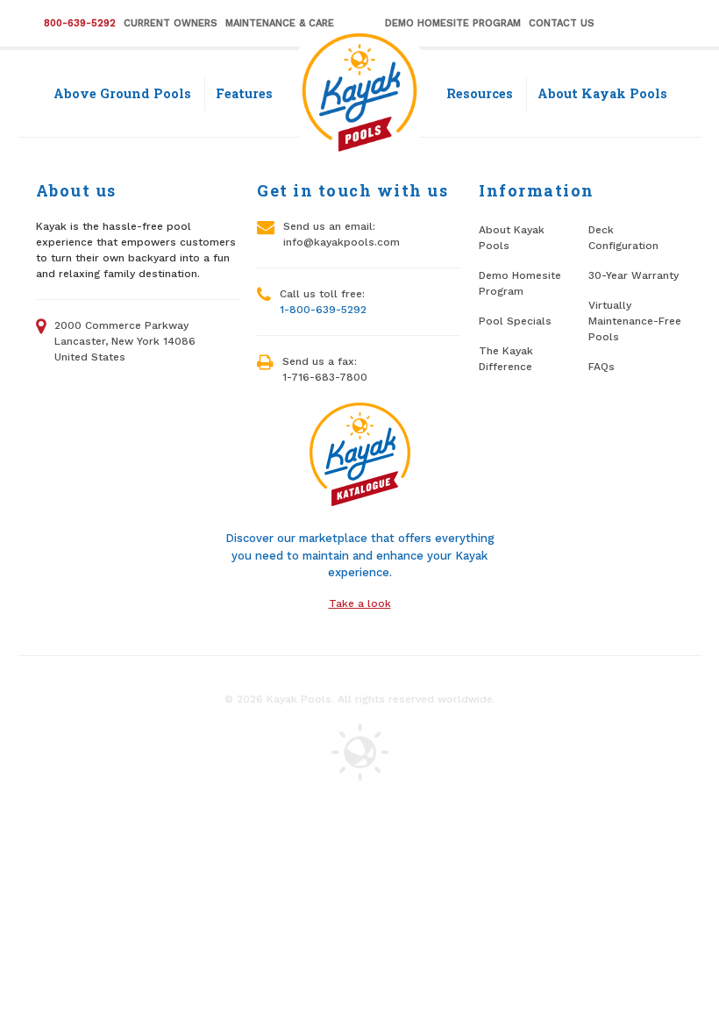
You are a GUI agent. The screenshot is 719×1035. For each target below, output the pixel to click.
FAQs (601, 366)
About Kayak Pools (602, 93)
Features (244, 93)
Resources (479, 93)
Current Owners (170, 23)
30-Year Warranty (633, 275)
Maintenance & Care (279, 23)
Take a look (360, 603)
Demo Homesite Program (453, 23)
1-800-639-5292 (323, 309)
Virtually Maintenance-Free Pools (634, 321)
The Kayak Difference (506, 359)
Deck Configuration (623, 238)
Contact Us (561, 23)
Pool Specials (515, 321)
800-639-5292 (80, 23)
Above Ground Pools (122, 93)
